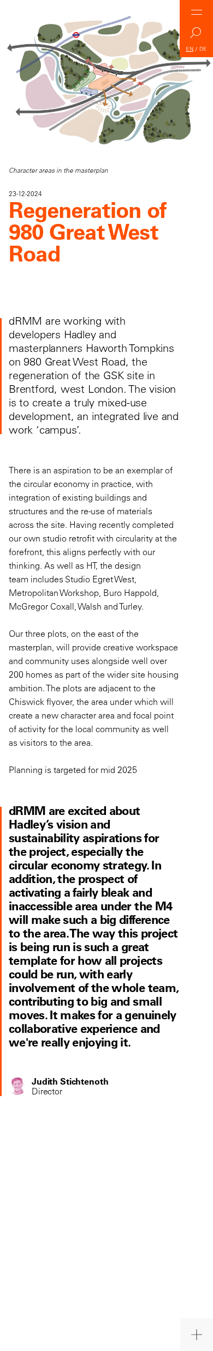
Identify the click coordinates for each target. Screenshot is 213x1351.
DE (203, 48)
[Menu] (196, 12)
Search (196, 36)
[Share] (196, 1334)
